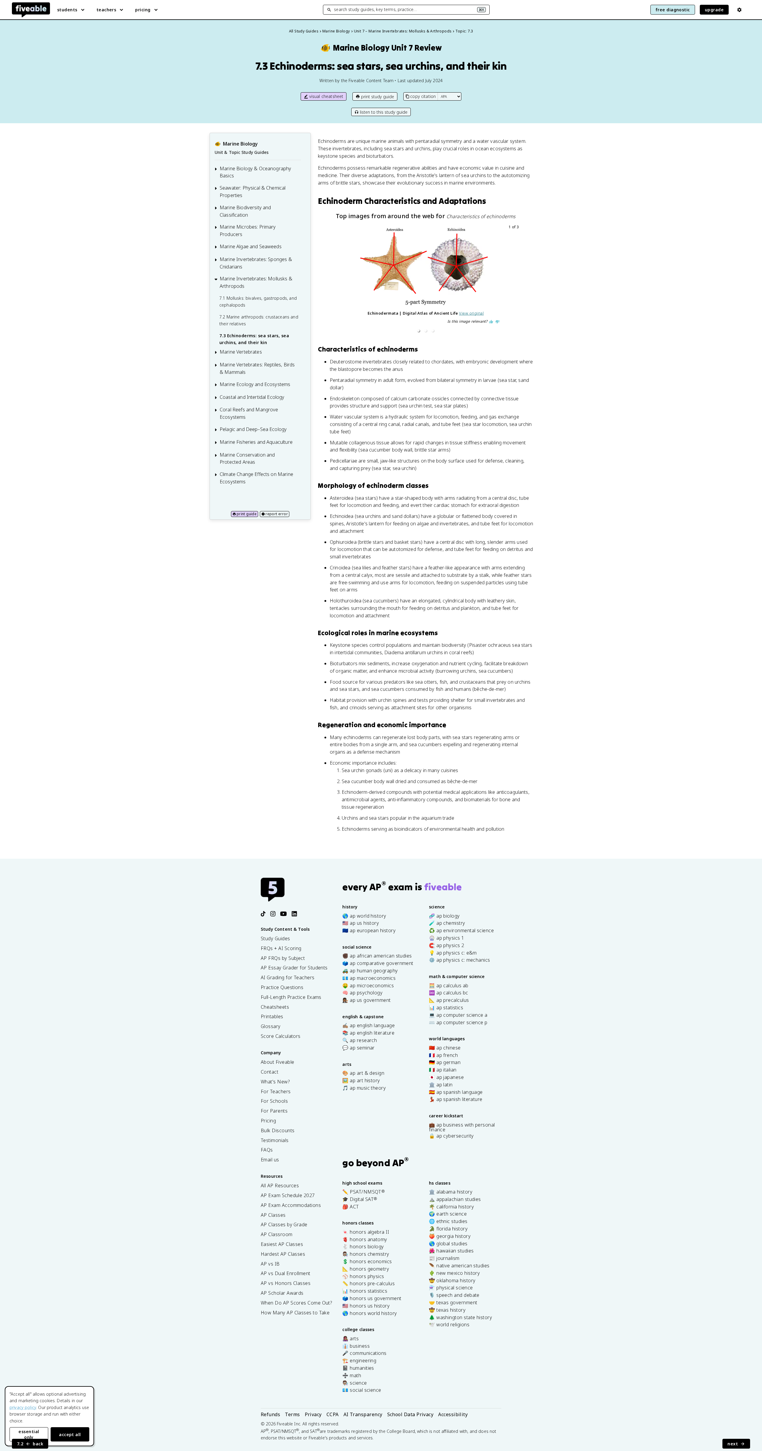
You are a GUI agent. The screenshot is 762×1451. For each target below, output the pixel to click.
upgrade (714, 10)
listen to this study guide (383, 112)
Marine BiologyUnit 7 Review (380, 48)
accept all (70, 1434)
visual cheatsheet (326, 96)
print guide (247, 513)
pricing (142, 10)
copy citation (423, 96)
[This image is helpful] (491, 321)
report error (277, 513)
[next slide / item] (516, 280)
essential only (28, 1434)
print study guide (377, 96)
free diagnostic (672, 10)
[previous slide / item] (335, 280)
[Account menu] (739, 10)
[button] (418, 330)
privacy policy (23, 1407)
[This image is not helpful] (497, 321)
